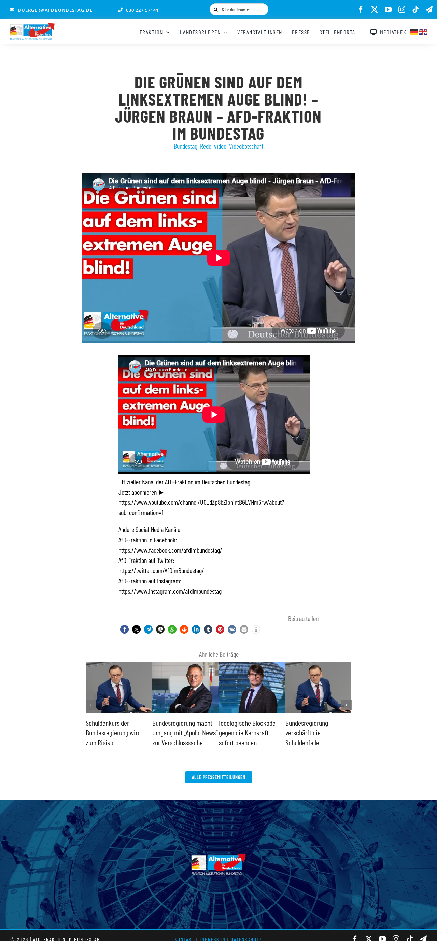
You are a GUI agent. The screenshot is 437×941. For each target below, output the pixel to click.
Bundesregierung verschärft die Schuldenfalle (306, 732)
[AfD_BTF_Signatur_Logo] (32, 26)
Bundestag (185, 146)
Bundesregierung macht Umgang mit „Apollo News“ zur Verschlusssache (185, 732)
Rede (205, 146)
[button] (124, 629)
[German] (414, 31)
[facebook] (360, 9)
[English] (423, 31)
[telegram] (429, 9)
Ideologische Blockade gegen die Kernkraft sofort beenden (247, 732)
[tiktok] (415, 9)
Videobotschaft (246, 146)
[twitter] (374, 9)
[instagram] (401, 9)
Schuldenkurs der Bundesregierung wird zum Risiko (113, 732)
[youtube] (388, 9)
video (220, 146)
